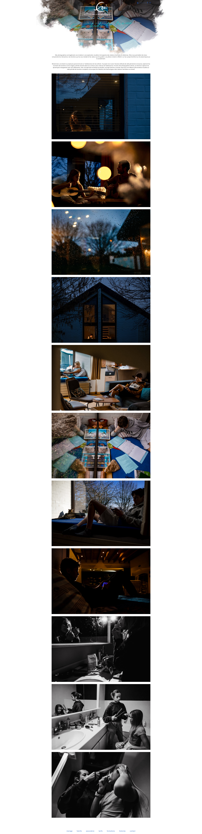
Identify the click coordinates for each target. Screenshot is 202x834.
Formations (111, 831)
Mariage (70, 831)
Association (90, 831)
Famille (79, 831)
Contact (132, 831)
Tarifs (101, 831)
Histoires (122, 831)
